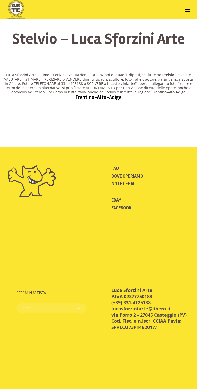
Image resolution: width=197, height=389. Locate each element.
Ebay (116, 200)
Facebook (121, 208)
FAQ (115, 168)
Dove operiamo (127, 176)
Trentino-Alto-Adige (98, 97)
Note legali (124, 184)
